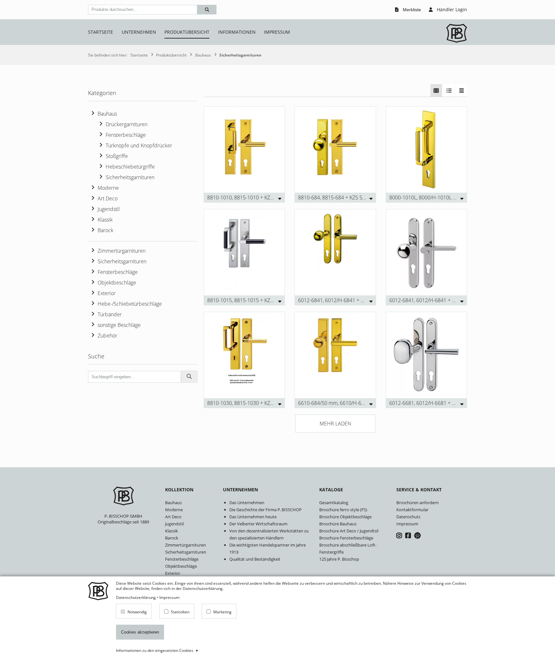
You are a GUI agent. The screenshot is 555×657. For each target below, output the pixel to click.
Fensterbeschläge (126, 134)
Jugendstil (109, 209)
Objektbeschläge (117, 282)
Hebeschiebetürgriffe (130, 166)
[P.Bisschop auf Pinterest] (417, 535)
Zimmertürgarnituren (121, 250)
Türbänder (110, 314)
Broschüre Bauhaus (338, 524)
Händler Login (451, 9)
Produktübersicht (186, 32)
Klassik (105, 219)
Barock (105, 230)
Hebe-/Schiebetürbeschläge (130, 303)
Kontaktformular (412, 509)
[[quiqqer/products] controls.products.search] (206, 9)
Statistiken (180, 611)
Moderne (108, 187)
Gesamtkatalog (333, 502)
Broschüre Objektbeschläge (345, 517)
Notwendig (137, 611)
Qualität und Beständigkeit (254, 559)
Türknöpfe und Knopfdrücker (139, 145)
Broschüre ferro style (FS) (343, 509)
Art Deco (108, 198)
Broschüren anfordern (417, 502)
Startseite (100, 32)
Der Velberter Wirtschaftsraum (258, 524)
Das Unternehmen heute (253, 517)
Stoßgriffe (117, 156)
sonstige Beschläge (119, 324)
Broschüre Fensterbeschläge (346, 538)
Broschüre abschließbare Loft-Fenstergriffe (347, 548)
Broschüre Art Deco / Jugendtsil (348, 531)
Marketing (222, 611)
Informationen (237, 32)
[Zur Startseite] (456, 34)
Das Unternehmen (246, 502)
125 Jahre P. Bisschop (339, 559)
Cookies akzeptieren (140, 632)
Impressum (277, 32)
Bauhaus (107, 113)
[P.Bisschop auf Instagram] (400, 535)
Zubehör (107, 335)
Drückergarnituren (126, 124)
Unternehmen (139, 32)
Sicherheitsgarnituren (130, 177)
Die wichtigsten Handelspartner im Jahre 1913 (267, 548)
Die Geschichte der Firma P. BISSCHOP (265, 509)
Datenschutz (408, 517)
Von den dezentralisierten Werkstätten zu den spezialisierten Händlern (269, 534)
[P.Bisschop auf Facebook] (409, 535)
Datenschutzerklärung (136, 597)
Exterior (107, 293)
